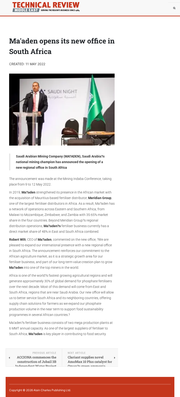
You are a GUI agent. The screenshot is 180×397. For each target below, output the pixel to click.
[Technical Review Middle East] (20, 6)
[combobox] (174, 8)
